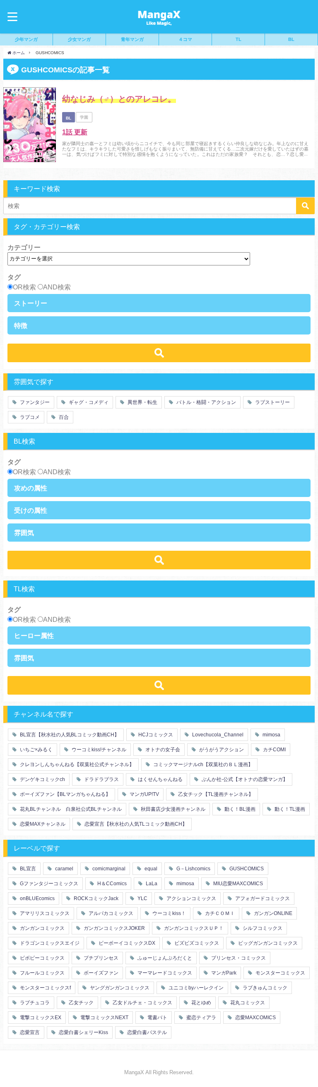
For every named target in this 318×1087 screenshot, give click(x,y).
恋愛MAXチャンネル (42, 824)
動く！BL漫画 (239, 809)
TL (238, 39)
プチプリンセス (100, 958)
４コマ (185, 39)
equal (150, 868)
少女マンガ (79, 39)
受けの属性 (30, 510)
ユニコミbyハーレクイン (195, 987)
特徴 (20, 325)
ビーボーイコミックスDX (126, 943)
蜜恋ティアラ (200, 1017)
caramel (63, 868)
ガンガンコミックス (42, 928)
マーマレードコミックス (164, 972)
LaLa (151, 883)
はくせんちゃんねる (160, 779)
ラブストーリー (272, 402)
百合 (63, 417)
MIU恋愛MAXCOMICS (237, 883)
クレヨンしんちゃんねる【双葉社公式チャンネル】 (76, 764)
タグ (14, 277)
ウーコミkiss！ (168, 913)
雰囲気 (24, 532)
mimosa (270, 734)
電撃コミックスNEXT (103, 1017)
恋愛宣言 (29, 1032)
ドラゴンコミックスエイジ (49, 943)
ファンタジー (34, 402)
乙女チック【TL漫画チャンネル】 (215, 794)
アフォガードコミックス (262, 898)
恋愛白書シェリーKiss (83, 1032)
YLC (141, 898)
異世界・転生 (141, 402)
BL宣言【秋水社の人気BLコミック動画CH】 (69, 734)
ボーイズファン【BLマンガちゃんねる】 (65, 794)
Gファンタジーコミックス (48, 883)
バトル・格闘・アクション (205, 402)
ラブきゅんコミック (264, 987)
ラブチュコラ (34, 1002)
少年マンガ (26, 39)
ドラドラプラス (101, 779)
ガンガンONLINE (272, 913)
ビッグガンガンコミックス (267, 943)
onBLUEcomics (37, 898)
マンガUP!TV (143, 794)
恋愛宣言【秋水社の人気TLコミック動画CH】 (135, 824)
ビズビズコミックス (196, 943)
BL (291, 39)
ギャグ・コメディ (87, 402)
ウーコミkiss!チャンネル (98, 749)
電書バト (156, 1017)
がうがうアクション (221, 749)
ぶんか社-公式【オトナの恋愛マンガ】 (244, 779)
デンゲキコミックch (42, 779)
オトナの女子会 (162, 749)
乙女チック (80, 1002)
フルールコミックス (42, 972)
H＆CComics (111, 883)
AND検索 (57, 287)
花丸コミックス (247, 1002)
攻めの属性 (30, 488)
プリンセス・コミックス (238, 958)
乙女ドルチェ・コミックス (141, 1002)
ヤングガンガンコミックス (119, 987)
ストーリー (30, 303)
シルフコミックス (261, 928)
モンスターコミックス (279, 972)
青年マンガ (132, 39)
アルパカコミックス (110, 913)
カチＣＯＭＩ (219, 913)
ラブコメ (29, 417)
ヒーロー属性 (34, 635)
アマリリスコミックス (44, 913)
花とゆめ (200, 1002)
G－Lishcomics (192, 868)
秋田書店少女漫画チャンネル (172, 809)
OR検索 (24, 287)
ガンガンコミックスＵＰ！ (193, 928)
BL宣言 (27, 868)
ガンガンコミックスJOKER (113, 928)
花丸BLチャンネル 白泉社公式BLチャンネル (70, 809)
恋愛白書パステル (146, 1032)
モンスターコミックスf (45, 987)
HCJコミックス (155, 734)
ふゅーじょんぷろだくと (164, 958)
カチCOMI (274, 749)
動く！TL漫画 (289, 809)
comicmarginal (108, 868)
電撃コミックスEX (40, 1017)
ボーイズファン (100, 972)
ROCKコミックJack (95, 898)
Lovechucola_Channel (217, 734)
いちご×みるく (36, 749)
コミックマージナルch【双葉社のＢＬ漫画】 (202, 764)
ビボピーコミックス (42, 958)
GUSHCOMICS (246, 868)
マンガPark (223, 972)
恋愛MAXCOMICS (255, 1017)
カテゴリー (24, 247)
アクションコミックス (190, 898)
